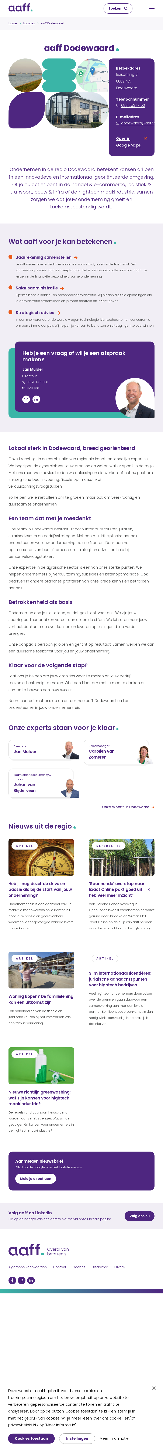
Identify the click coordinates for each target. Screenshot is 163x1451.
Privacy (119, 1267)
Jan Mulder (25, 752)
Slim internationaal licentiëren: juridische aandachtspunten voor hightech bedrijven (120, 979)
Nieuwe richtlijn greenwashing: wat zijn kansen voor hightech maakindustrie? (39, 1098)
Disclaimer (100, 1267)
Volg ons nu (139, 1215)
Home (12, 23)
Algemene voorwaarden (27, 1267)
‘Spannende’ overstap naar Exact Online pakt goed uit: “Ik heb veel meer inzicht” (119, 889)
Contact (59, 1267)
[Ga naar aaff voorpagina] (20, 8)
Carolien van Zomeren (102, 754)
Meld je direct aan (35, 1178)
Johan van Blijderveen (25, 787)
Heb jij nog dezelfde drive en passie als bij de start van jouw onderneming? (40, 889)
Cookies (79, 1267)
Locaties (29, 23)
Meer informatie (114, 1438)
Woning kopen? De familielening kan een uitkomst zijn (40, 999)
